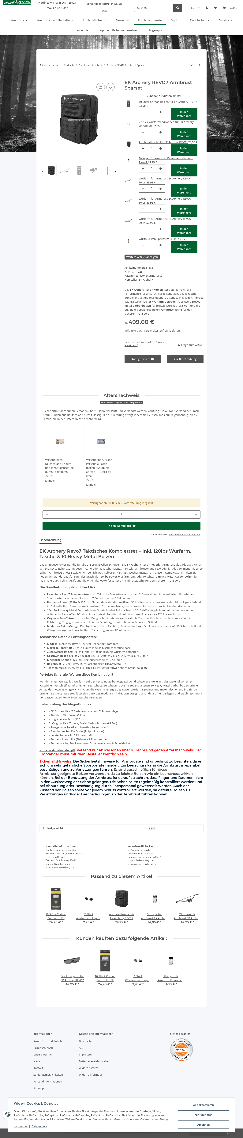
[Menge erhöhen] (160, 112)
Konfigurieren (203, 1114)
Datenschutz (39, 1126)
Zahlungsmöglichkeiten (48, 1074)
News (36, 1061)
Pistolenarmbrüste (150, 275)
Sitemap (38, 1088)
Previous (42, 171)
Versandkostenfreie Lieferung (162, 330)
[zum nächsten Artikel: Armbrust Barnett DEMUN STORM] (200, 65)
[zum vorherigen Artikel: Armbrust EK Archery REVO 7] (192, 65)
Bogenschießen (43, 1048)
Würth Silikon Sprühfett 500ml (158, 239)
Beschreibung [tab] (50, 540)
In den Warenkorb (184, 114)
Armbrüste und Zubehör (49, 1041)
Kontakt (38, 1068)
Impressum (21, 1126)
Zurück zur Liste (51, 65)
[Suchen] (177, 8)
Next (115, 171)
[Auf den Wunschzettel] (110, 87)
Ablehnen (203, 1124)
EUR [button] (193, 8)
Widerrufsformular (91, 1074)
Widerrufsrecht (88, 1068)
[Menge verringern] (143, 112)
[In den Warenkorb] (42, 78)
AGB (81, 1048)
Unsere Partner (43, 1054)
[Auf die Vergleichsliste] (100, 87)
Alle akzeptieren (203, 1104)
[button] (207, 7)
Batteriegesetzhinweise (94, 1061)
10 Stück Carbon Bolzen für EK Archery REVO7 (168, 102)
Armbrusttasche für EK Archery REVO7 (163, 142)
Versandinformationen (47, 1081)
